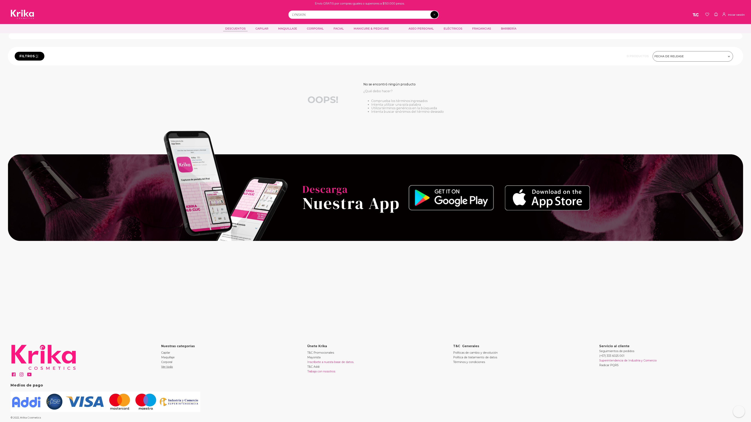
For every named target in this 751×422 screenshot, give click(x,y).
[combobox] (363, 15)
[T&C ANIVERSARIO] (696, 14)
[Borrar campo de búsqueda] (434, 14)
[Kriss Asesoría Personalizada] (739, 411)
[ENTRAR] (733, 15)
